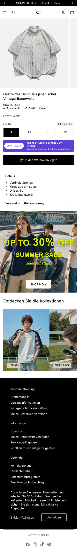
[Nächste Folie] (69, 340)
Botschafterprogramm (25, 476)
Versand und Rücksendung (24, 203)
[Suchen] (13, 12)
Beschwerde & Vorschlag (27, 482)
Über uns (16, 431)
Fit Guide (63, 124)
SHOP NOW (38, 284)
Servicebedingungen (24, 442)
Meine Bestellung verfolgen (28, 413)
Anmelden (54, 517)
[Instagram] (34, 544)
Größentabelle (19, 397)
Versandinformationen (25, 402)
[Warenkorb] (72, 12)
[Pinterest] (49, 544)
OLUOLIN (43, 535)
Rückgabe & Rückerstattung (29, 408)
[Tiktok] (42, 544)
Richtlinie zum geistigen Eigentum (32, 448)
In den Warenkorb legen (41, 160)
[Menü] (4, 12)
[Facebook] (27, 544)
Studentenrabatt (21, 471)
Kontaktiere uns (20, 465)
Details (10, 176)
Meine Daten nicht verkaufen (29, 437)
